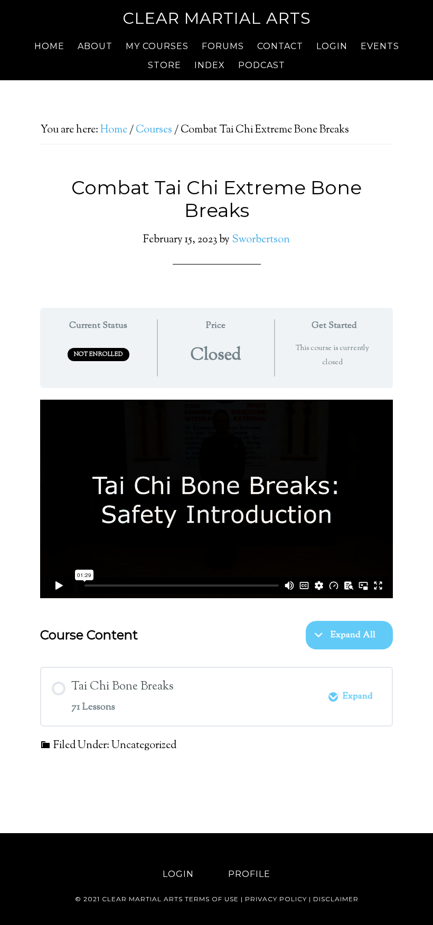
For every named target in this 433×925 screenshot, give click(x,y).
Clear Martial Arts (217, 18)
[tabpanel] (216, 499)
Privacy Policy (276, 899)
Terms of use (212, 899)
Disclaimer (336, 899)
